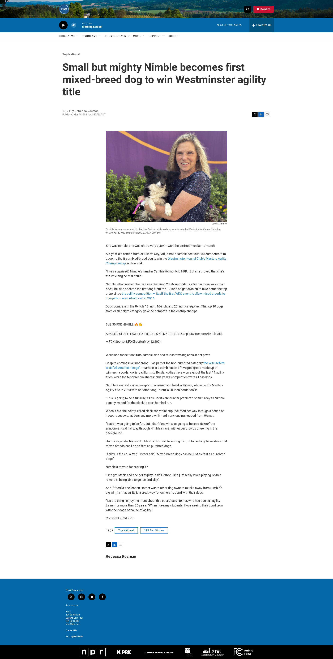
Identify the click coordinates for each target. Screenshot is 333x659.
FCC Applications (74, 636)
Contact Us (71, 630)
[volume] (74, 25)
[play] (63, 25)
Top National (71, 54)
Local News (67, 36)
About (172, 36)
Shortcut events (117, 36)
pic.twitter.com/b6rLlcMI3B (205, 334)
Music (137, 36)
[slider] (79, 25)
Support (155, 36)
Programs (90, 36)
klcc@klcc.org (73, 624)
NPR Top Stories (154, 530)
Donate (265, 9)
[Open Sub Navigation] (77, 36)
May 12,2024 (152, 341)
